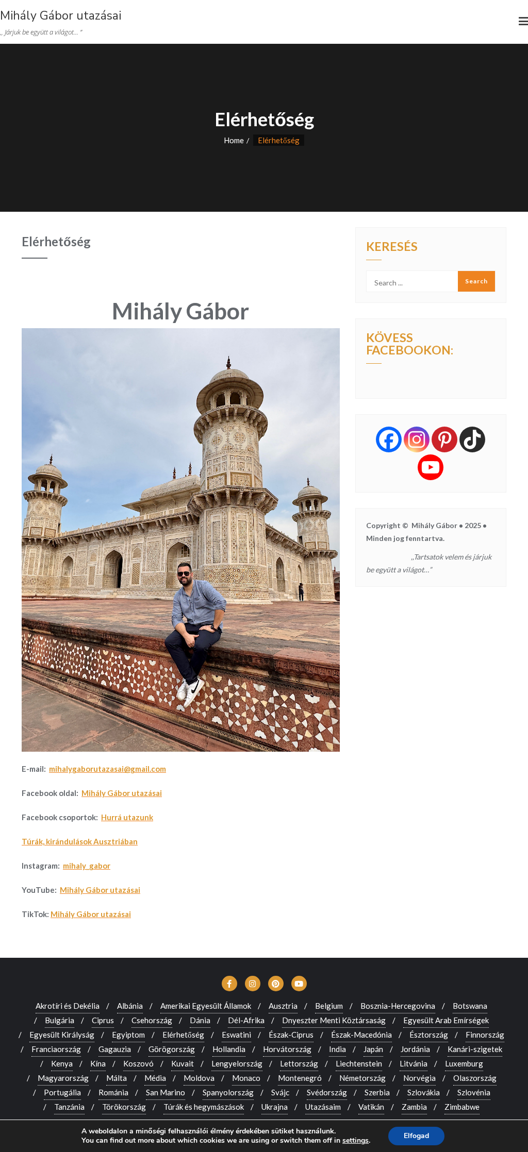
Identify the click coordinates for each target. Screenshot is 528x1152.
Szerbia (377, 1092)
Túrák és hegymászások (203, 1106)
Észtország (428, 1034)
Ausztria (283, 1005)
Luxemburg (464, 1063)
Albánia (130, 1005)
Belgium (329, 1005)
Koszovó (138, 1063)
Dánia (200, 1020)
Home (234, 140)
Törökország (124, 1106)
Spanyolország (228, 1092)
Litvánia (413, 1063)
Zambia (414, 1106)
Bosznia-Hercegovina (397, 1005)
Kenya (62, 1063)
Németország (362, 1077)
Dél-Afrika (246, 1020)
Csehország (151, 1020)
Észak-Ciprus (291, 1034)
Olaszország (475, 1077)
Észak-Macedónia (361, 1034)
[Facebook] (389, 439)
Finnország (485, 1034)
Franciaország (56, 1049)
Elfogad (416, 1136)
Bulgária (59, 1020)
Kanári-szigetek (475, 1049)
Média (155, 1077)
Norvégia (419, 1077)
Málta (116, 1077)
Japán (373, 1049)
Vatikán (371, 1106)
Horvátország (287, 1049)
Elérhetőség (183, 1034)
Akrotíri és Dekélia (68, 1005)
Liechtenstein (359, 1063)
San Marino (165, 1092)
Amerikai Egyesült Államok (205, 1005)
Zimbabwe (462, 1106)
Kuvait (182, 1063)
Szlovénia (473, 1092)
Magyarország (63, 1077)
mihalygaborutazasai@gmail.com (107, 768)
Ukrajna (274, 1106)
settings (355, 1140)
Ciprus (103, 1020)
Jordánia (415, 1049)
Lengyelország (236, 1063)
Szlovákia (423, 1092)
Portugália (62, 1092)
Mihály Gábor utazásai (121, 793)
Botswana (470, 1005)
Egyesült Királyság (61, 1034)
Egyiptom (128, 1034)
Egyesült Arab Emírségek (446, 1020)
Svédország (327, 1092)
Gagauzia (114, 1049)
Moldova (199, 1077)
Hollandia (228, 1049)
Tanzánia (69, 1106)
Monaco (246, 1077)
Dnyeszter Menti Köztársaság (334, 1020)
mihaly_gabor (86, 865)
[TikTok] (472, 439)
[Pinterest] (444, 439)
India (337, 1049)
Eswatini (236, 1034)
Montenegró (300, 1077)
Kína (98, 1063)
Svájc (280, 1092)
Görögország (171, 1049)
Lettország (299, 1063)
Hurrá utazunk (127, 817)
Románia (113, 1092)
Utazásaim (323, 1106)
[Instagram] (417, 439)
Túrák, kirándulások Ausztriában (80, 841)
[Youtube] (430, 467)
